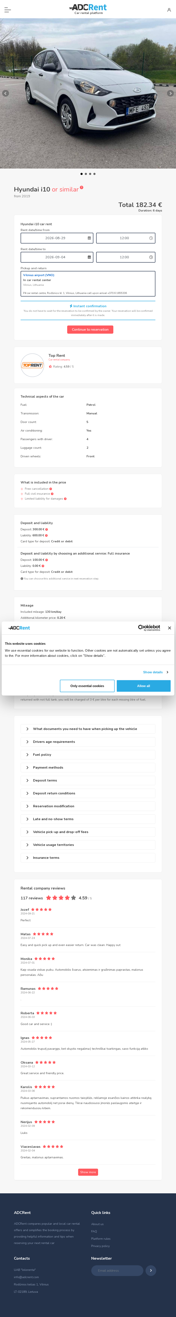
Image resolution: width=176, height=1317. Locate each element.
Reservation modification (53, 806)
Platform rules (101, 1239)
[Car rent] (88, 7)
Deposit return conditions (54, 793)
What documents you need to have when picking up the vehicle (85, 729)
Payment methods (48, 767)
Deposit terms (45, 780)
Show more (88, 1172)
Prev (5, 93)
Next (170, 93)
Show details (153, 672)
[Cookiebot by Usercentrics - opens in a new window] (141, 628)
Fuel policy (42, 754)
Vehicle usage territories (53, 845)
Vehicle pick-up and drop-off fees (60, 832)
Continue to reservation (90, 329)
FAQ (94, 1231)
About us (97, 1224)
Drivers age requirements (54, 741)
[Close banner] (169, 628)
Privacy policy (100, 1246)
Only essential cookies (87, 685)
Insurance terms (46, 857)
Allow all (143, 685)
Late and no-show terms (53, 819)
